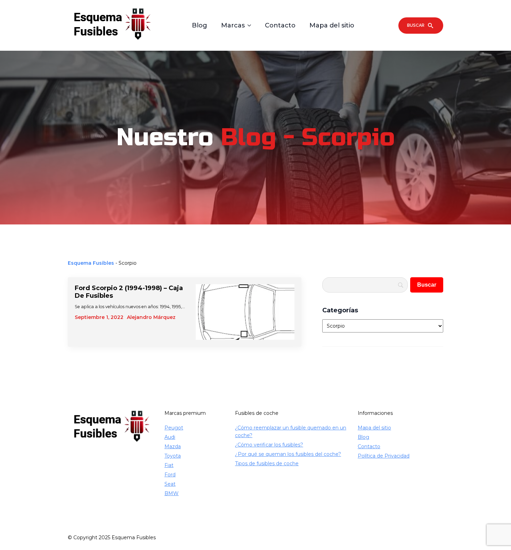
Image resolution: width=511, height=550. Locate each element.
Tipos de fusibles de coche (267, 463)
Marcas (233, 25)
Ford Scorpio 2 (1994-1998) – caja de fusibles (129, 291)
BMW (171, 493)
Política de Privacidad (383, 456)
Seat (170, 484)
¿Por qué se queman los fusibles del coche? (288, 454)
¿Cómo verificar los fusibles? (269, 445)
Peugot (173, 428)
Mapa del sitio (331, 25)
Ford (170, 474)
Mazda (172, 446)
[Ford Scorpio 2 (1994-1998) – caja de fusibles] (245, 312)
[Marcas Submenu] (251, 25)
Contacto (280, 25)
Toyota (172, 456)
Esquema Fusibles (91, 263)
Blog (199, 25)
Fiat (168, 465)
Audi (169, 437)
